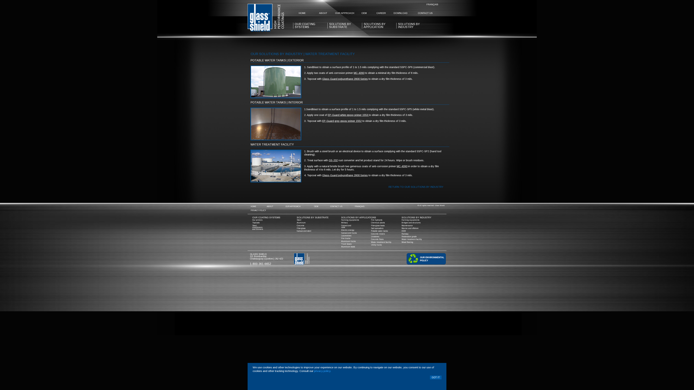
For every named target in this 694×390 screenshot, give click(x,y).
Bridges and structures (411, 223)
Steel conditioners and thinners (257, 227)
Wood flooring (407, 242)
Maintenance (407, 226)
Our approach (344, 13)
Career (381, 13)
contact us (425, 13)
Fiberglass (301, 228)
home (302, 13)
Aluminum (301, 223)
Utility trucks (376, 245)
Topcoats (256, 223)
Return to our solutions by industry (416, 186)
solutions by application (374, 26)
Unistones (375, 237)
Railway (405, 234)
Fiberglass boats (378, 226)
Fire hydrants (376, 220)
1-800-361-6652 (260, 263)
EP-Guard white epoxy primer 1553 (348, 115)
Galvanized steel (304, 231)
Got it (436, 377)
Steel (299, 220)
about (323, 13)
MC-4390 (359, 73)
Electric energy (347, 230)
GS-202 (333, 160)
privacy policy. (322, 370)
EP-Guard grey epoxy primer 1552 (342, 121)
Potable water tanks (379, 231)
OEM (364, 13)
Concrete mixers (378, 234)
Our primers (257, 220)
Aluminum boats (348, 247)
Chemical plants (378, 223)
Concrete (300, 226)
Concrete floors (377, 239)
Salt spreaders (377, 228)
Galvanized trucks (349, 233)
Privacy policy (258, 210)
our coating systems (305, 26)
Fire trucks (345, 238)
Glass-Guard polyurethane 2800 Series (345, 78)
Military (344, 223)
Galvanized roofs (346, 226)
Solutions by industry (409, 26)
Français (432, 4)
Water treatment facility (381, 242)
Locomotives (346, 236)
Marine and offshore (410, 228)
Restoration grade (409, 237)
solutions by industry (416, 217)
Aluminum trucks (348, 241)
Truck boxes (346, 244)
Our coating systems (266, 217)
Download (401, 13)
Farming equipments (350, 220)
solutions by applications (358, 217)
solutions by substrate (340, 26)
